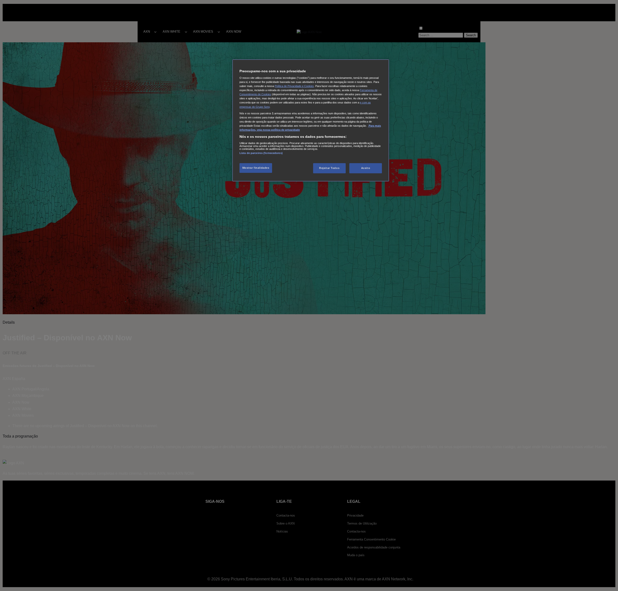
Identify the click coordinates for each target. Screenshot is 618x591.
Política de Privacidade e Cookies (294, 86)
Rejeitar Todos (329, 168)
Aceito (365, 168)
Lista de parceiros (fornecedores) (261, 153)
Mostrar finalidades (255, 167)
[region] (310, 120)
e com (364, 102)
